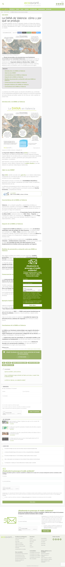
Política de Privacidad (27, 299)
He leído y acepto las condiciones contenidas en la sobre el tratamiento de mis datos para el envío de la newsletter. (32, 301)
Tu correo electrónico (27, 283)
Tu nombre (25, 279)
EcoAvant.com (25, 292)
